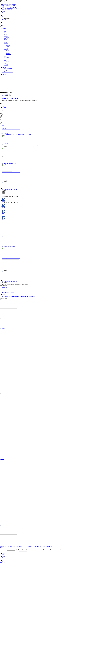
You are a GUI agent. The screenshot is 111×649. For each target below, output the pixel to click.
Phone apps (5, 39)
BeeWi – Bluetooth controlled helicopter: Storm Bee (11, 129)
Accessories (7, 50)
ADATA (1, 546)
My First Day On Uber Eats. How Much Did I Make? (9, 7)
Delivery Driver (6, 70)
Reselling (4, 67)
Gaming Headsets (8, 45)
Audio (5, 44)
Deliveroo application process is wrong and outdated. (9, 4)
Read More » (4, 101)
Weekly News (50, 546)
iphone (32, 546)
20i (18, 551)
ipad (30, 546)
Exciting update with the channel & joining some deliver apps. (10, 8)
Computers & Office (6, 51)
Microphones (7, 46)
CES (5, 546)
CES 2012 (7, 546)
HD (26, 546)
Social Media (5, 40)
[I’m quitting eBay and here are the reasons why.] (7, 142)
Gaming (5, 32)
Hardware (5, 34)
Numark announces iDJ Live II (10, 98)
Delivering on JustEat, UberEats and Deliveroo (10, 155)
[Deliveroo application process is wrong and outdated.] (7, 171)
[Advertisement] (55, 83)
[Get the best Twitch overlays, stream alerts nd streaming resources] (9, 26)
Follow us (1, 547)
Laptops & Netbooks (8, 54)
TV (4, 66)
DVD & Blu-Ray (6, 55)
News (38, 546)
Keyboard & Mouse (8, 53)
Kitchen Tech (6, 36)
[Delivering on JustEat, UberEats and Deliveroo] (8, 308)
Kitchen (5, 59)
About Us (3, 553)
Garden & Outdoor (6, 57)
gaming (20, 546)
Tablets (5, 63)
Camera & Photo (6, 49)
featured (14, 546)
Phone (5, 60)
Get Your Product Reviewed (7, 72)
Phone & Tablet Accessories (7, 37)
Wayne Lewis (4, 95)
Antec (4, 546)
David (3, 213)
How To (5, 35)
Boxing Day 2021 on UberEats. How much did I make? (9, 5)
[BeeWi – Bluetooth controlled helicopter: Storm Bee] (4, 128)
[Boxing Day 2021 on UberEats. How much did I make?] (7, 179)
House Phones (7, 61)
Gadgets (5, 31)
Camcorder (5, 47)
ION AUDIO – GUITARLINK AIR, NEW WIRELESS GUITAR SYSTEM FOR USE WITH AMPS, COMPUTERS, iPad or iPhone (20, 145)
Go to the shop (4, 19)
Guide (5, 33)
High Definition (8, 48)
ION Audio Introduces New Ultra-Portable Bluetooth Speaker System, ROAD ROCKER (16, 134)
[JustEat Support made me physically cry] (7, 162)
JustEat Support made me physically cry (7, 3)
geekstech (23, 546)
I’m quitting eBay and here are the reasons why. (10, 143)
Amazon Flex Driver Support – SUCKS (7, 9)
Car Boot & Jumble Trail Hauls (8, 68)
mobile (35, 546)
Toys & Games (6, 65)
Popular (3, 125)
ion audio (29, 546)
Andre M (3, 201)
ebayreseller (11, 546)
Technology (5, 42)
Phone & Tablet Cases (7, 38)
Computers (5, 30)
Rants (4, 71)
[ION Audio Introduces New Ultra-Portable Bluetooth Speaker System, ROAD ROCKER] (5, 133)
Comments (3, 126)
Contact (3, 554)
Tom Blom (3, 219)
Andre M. (3, 207)
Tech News (4, 28)
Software (5, 41)
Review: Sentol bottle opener (7, 131)
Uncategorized (6, 43)
